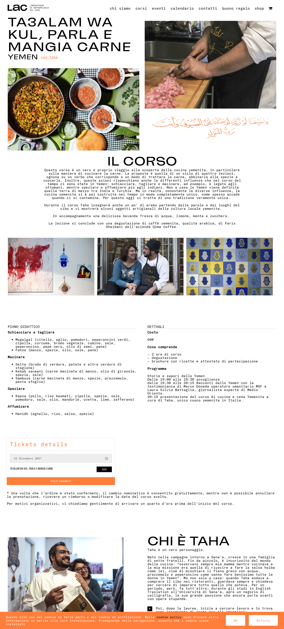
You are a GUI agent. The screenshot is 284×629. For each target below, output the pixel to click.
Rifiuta (263, 620)
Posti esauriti (61, 481)
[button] (211, 609)
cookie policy (169, 617)
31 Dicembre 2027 (28, 458)
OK (235, 620)
